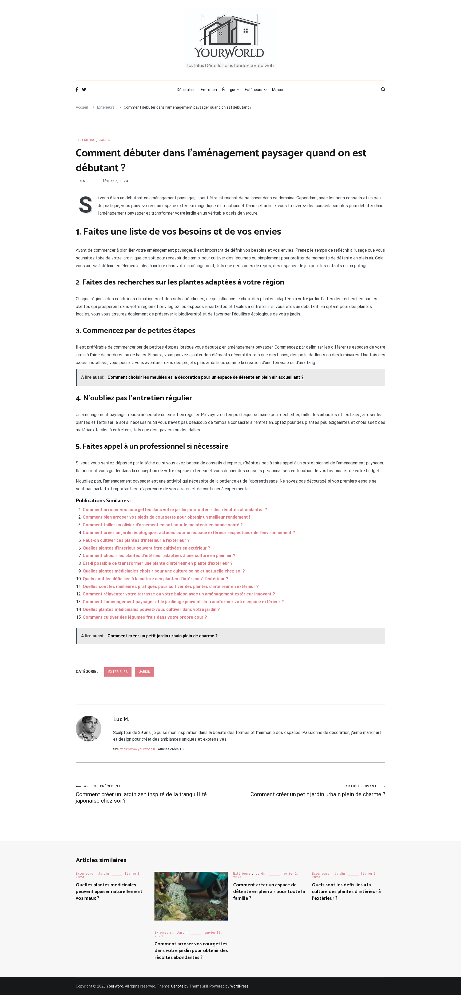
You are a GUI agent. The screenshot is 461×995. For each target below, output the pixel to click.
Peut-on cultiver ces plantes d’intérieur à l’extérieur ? (136, 540)
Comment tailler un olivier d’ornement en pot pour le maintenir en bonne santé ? (163, 524)
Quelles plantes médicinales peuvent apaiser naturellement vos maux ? (109, 891)
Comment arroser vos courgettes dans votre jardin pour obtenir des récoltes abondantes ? (175, 509)
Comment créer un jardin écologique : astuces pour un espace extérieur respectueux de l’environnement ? (189, 532)
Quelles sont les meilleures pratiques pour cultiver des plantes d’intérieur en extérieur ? (171, 586)
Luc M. (81, 181)
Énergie (228, 90)
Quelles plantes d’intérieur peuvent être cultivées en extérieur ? (146, 548)
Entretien (209, 90)
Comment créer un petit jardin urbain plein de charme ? (318, 790)
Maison (278, 90)
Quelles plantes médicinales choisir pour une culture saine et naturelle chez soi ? (164, 571)
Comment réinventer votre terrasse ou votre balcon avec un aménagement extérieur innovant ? (179, 594)
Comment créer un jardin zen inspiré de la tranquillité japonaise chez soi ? (141, 794)
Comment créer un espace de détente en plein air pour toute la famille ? (269, 891)
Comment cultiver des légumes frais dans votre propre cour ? (145, 617)
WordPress (239, 986)
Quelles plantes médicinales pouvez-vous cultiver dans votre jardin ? (151, 609)
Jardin (104, 140)
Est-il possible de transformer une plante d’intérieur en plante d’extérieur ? (158, 563)
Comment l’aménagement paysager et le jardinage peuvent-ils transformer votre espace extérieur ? (183, 601)
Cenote (177, 986)
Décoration (186, 90)
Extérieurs (253, 90)
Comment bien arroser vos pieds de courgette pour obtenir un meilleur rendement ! (166, 517)
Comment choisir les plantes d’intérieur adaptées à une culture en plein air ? (159, 555)
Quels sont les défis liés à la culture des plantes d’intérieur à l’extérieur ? (155, 578)
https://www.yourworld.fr (137, 749)
